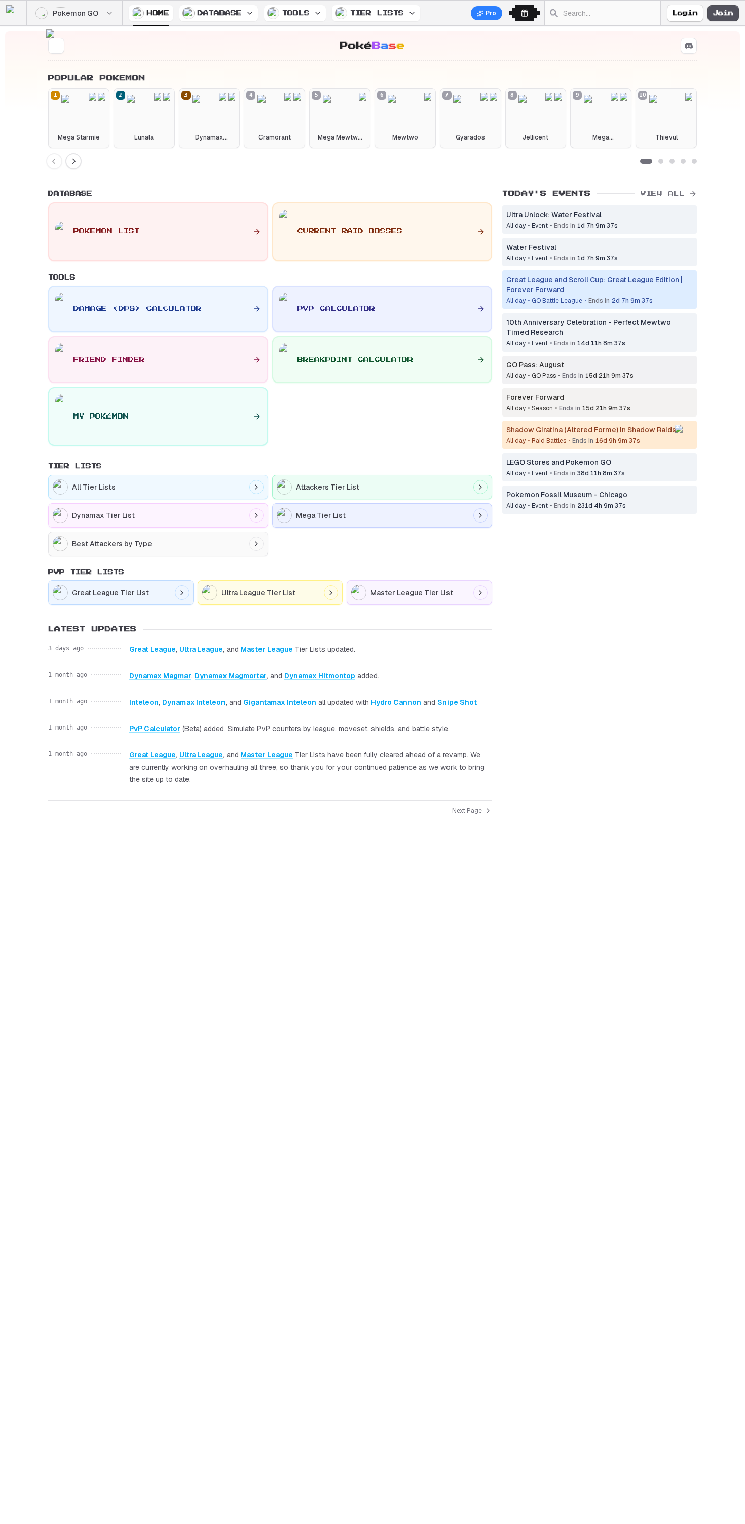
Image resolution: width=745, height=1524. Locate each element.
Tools (296, 13)
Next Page (467, 811)
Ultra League (201, 649)
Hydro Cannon (396, 702)
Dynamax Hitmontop (319, 675)
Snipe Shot (457, 702)
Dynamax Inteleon (194, 702)
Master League (267, 649)
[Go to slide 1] (646, 161)
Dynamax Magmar (160, 675)
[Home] (16, 13)
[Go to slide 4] (683, 161)
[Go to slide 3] (672, 161)
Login (685, 13)
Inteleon (144, 702)
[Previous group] (54, 161)
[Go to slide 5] (694, 161)
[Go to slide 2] (660, 161)
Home (158, 13)
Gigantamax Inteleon (279, 702)
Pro (491, 13)
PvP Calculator (154, 728)
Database (220, 13)
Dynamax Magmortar (231, 675)
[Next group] (73, 161)
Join (723, 13)
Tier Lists (377, 13)
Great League (152, 649)
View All (663, 193)
